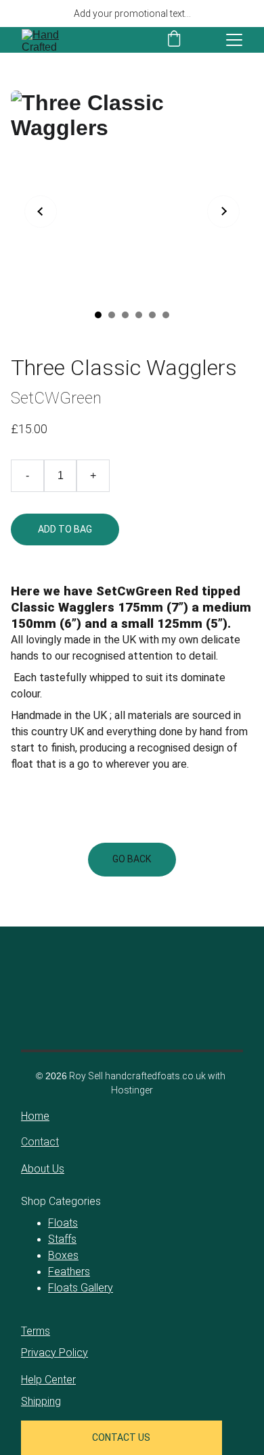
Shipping (41, 1401)
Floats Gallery (80, 1287)
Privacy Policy (54, 1352)
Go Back (131, 859)
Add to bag (65, 529)
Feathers (69, 1271)
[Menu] (234, 40)
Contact (40, 1141)
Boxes (63, 1255)
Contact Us (121, 1437)
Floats (63, 1222)
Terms (35, 1331)
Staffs (62, 1239)
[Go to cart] (174, 40)
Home (35, 1116)
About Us (42, 1168)
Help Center (48, 1379)
